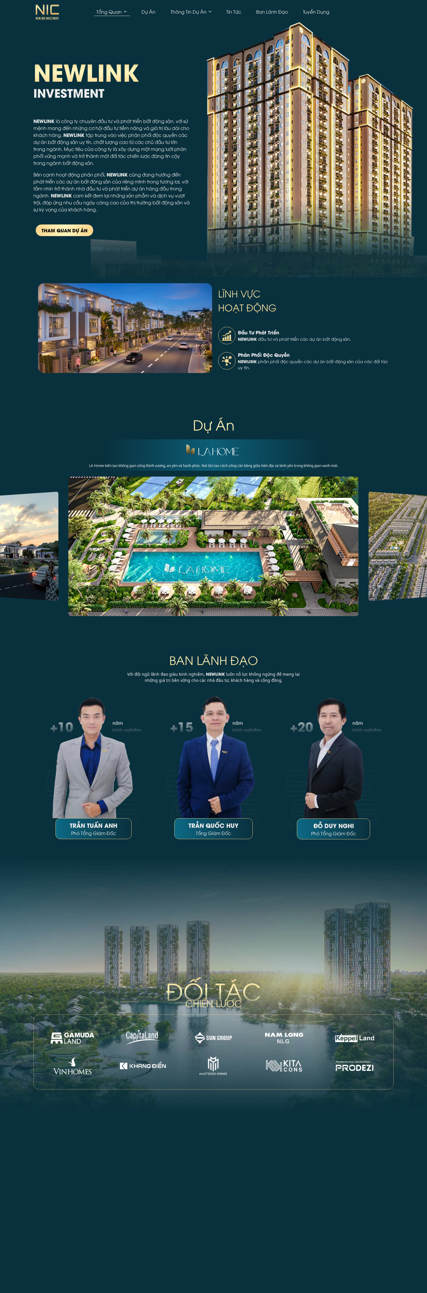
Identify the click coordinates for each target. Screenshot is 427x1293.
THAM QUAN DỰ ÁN (64, 230)
